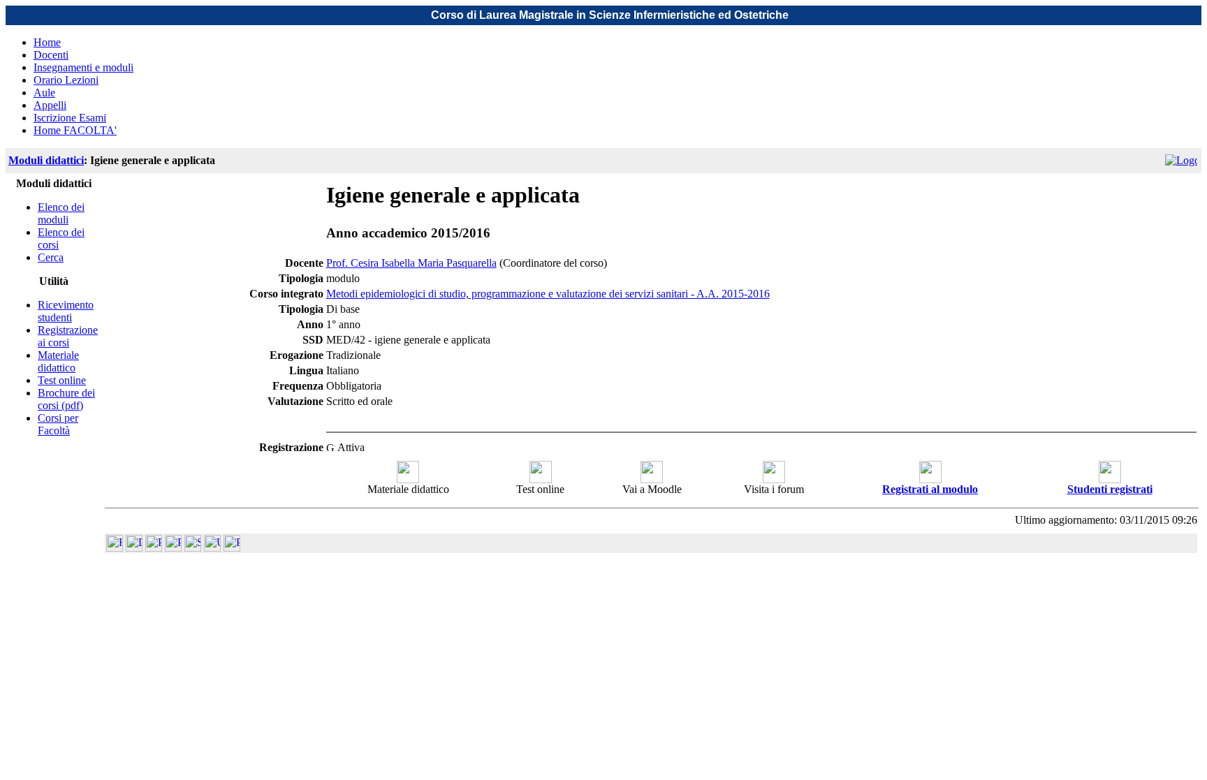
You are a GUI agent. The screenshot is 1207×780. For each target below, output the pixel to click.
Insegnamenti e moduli (83, 67)
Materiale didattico (58, 361)
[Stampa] (232, 548)
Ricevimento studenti (66, 311)
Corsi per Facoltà (58, 424)
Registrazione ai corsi (68, 336)
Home (47, 42)
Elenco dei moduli (61, 213)
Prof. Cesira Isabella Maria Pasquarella (411, 263)
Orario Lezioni (66, 80)
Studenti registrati (1110, 489)
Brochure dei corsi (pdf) (66, 399)
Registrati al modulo (930, 489)
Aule (44, 92)
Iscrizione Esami (70, 118)
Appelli (50, 105)
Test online (62, 380)
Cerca (51, 257)
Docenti (51, 55)
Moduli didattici (46, 160)
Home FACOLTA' (75, 130)
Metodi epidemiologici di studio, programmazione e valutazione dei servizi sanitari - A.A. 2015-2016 (548, 294)
